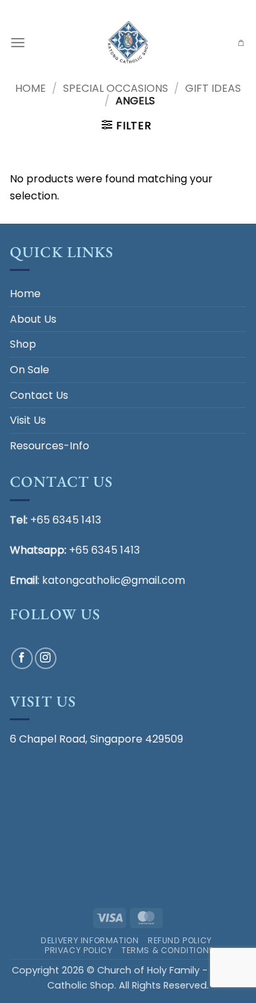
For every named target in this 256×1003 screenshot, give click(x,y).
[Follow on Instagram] (45, 658)
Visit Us (28, 420)
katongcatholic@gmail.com (113, 580)
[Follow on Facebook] (22, 658)
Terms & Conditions (168, 950)
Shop (23, 344)
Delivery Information (90, 940)
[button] (18, 42)
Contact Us (39, 395)
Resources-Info (49, 445)
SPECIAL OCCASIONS (115, 88)
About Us (33, 319)
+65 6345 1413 (65, 519)
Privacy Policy (79, 950)
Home (30, 88)
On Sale (29, 369)
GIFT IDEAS (213, 88)
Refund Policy (180, 940)
